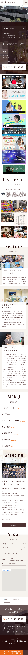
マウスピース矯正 (13, 421)
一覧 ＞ (23, 28)
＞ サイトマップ (10, 647)
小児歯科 (7, 446)
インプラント (10, 408)
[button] (14, 525)
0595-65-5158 (12, 563)
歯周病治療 (10, 433)
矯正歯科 (9, 414)
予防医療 (9, 440)
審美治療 (8, 427)
